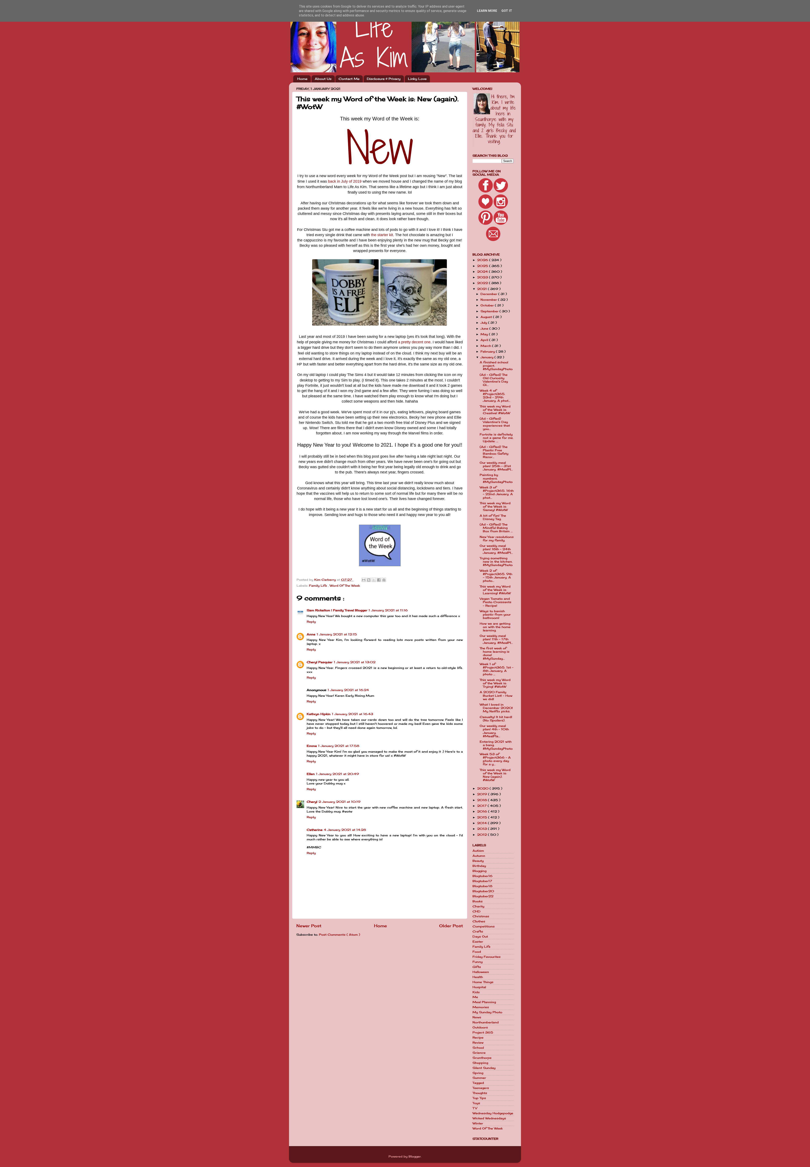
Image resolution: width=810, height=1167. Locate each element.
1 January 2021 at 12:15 (337, 634)
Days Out (480, 936)
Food (476, 951)
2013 (482, 828)
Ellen (311, 774)
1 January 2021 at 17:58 (338, 746)
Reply (311, 621)
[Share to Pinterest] (384, 580)
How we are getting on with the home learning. (495, 627)
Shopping (480, 1063)
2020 (483, 788)
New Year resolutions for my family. (497, 538)
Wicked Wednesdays (489, 1118)
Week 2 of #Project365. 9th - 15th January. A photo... (496, 576)
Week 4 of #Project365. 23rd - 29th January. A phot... (495, 396)
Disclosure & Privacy (384, 79)
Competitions (483, 926)
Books (477, 901)
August (487, 317)
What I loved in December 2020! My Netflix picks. (496, 708)
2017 (482, 805)
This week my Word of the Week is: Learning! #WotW (495, 590)
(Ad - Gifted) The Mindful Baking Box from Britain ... (496, 528)
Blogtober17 (482, 881)
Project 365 (482, 1032)
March (486, 346)
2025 (483, 266)
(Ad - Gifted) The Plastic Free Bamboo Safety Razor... (494, 452)
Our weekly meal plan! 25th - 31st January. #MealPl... (496, 466)
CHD (476, 911)
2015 (482, 817)
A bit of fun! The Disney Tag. (493, 517)
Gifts (476, 967)
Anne (311, 634)
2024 (483, 271)
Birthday (479, 866)
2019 (482, 794)
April (485, 340)
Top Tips (479, 1098)
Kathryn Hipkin (319, 714)
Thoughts (479, 1093)
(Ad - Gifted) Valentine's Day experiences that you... (495, 424)
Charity (478, 906)
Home (302, 79)
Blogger (415, 1156)
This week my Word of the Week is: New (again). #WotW (495, 775)
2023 (483, 277)
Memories (480, 1007)
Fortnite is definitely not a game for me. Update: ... (496, 438)
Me (475, 997)
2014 (482, 823)
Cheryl (312, 801)
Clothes (478, 921)
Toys (476, 1103)
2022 (483, 283)
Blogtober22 (482, 896)
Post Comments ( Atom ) (339, 934)
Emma (312, 746)
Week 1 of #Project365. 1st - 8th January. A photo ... (496, 669)
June (485, 328)
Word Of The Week (345, 585)
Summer (479, 1077)
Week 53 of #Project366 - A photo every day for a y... (495, 759)
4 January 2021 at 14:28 (345, 829)
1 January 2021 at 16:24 (348, 690)
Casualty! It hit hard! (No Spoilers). (496, 718)
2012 (482, 834)
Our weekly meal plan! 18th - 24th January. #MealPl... (496, 549)
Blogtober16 (482, 876)
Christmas (480, 916)
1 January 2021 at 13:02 (354, 662)
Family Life (318, 585)
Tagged (478, 1083)
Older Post (451, 925)
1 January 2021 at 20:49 (337, 774)
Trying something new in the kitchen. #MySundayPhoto (496, 562)
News (476, 1017)
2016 (482, 811)
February (488, 351)
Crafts (477, 931)
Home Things (482, 982)
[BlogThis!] (369, 580)
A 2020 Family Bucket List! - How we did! (496, 695)
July (484, 322)
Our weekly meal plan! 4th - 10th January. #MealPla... (494, 731)
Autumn (478, 855)
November (489, 299)
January (487, 357)
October (488, 305)
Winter (477, 1123)
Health (477, 977)
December (489, 294)
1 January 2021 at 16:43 (352, 714)
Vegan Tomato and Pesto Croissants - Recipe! (495, 602)
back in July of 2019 (345, 181)
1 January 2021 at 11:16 (388, 610)
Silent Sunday (483, 1068)
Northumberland (485, 1022)
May (485, 334)
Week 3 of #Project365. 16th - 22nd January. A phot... (497, 492)
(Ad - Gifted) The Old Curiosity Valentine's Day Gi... (494, 380)
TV (474, 1108)
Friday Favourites (486, 956)
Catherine (315, 829)
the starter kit (382, 235)
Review (477, 1042)
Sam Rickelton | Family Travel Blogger (337, 610)
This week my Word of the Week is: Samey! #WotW (495, 506)
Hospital (479, 987)
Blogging (479, 871)
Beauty (478, 860)
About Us (323, 79)
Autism (478, 850)
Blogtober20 (483, 891)
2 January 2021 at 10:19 (339, 801)
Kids (476, 992)
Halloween (480, 972)
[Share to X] (374, 580)
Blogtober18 (482, 886)
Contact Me (349, 79)
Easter (477, 941)
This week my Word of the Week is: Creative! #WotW (495, 410)
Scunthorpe (481, 1057)
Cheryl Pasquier (319, 662)
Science (479, 1052)
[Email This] (364, 580)
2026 (483, 260)
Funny (477, 962)
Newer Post (308, 925)
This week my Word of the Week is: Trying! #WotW (495, 683)
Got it (506, 11)
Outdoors (480, 1027)
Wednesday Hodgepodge (492, 1113)
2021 (482, 289)
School (478, 1047)
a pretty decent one (414, 342)
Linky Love (417, 79)
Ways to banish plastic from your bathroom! (495, 614)
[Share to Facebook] (379, 580)
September (490, 311)
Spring (477, 1073)
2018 (482, 800)
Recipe (477, 1037)
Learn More (487, 11)
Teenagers (480, 1088)
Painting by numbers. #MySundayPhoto (496, 478)
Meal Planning (484, 1002)
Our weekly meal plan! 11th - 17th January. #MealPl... (496, 639)
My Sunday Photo (487, 1012)
